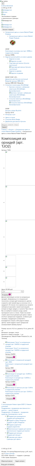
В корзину (5, 295)
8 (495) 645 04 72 (7, 444)
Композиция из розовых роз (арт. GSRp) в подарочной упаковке (18, 52)
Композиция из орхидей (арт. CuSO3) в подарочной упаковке (17, 379)
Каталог (11, 129)
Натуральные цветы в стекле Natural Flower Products (15, 130)
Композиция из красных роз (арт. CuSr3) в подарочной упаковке (18, 392)
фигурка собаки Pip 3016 (13, 110)
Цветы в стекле (10, 117)
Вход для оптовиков (7, 464)
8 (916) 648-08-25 (7, 6)
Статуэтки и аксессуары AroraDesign (17, 85)
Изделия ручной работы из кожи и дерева (18, 57)
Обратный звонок (6, 461)
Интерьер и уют (10, 114)
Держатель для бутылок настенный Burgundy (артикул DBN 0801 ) (16, 80)
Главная (4, 129)
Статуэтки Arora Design (12, 119)
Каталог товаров (8, 29)
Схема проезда (9, 453)
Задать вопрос (19, 461)
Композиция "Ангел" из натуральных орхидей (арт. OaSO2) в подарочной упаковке (17, 350)
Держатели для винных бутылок (15, 121)
